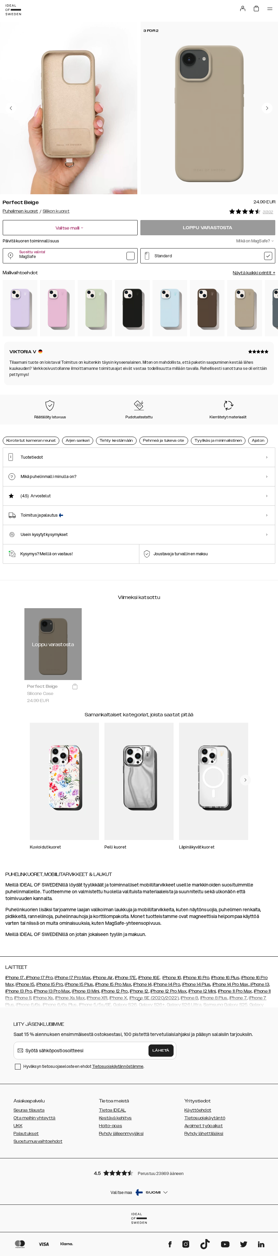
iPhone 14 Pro (167, 984)
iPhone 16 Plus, (225, 977)
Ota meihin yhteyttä (35, 1118)
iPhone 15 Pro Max (113, 984)
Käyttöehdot (197, 1110)
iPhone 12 (139, 991)
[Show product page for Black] (132, 308)
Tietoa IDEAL (112, 1110)
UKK (18, 1125)
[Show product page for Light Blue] (170, 308)
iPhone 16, (172, 977)
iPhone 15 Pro (49, 984)
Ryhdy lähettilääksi (203, 1133)
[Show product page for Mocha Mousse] (207, 308)
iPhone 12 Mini (202, 991)
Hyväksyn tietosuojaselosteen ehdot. (83, 1066)
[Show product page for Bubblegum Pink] (57, 308)
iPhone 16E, (149, 977)
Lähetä (161, 1050)
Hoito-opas (110, 1125)
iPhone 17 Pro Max (73, 977)
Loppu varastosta (208, 227)
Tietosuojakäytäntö (204, 1118)
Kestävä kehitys (115, 1118)
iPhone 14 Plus (196, 984)
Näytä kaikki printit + (254, 273)
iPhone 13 (260, 984)
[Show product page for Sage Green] (95, 308)
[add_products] (75, 687)
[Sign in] (243, 8)
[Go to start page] (13, 9)
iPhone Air (103, 977)
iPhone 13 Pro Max (52, 991)
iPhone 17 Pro (39, 977)
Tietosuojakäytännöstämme (117, 1066)
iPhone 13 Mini (85, 991)
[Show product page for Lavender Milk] (20, 308)
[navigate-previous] (245, 780)
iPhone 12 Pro (114, 991)
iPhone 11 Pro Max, (235, 991)
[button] (139, 1172)
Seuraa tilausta (29, 1110)
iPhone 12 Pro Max (168, 991)
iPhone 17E (125, 977)
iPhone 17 (14, 977)
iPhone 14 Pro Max (231, 984)
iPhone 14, (143, 984)
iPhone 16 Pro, (196, 977)
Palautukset (26, 1133)
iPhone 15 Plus (79, 984)
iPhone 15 (25, 984)
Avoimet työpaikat (203, 1125)
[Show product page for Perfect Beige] (244, 308)
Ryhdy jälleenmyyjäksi (121, 1133)
